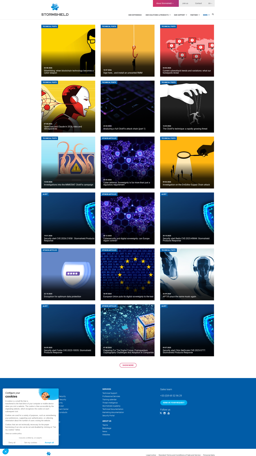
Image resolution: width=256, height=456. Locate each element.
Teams (105, 425)
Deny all (12, 442)
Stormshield (164, 3)
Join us (185, 3)
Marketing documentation (113, 412)
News (104, 431)
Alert (45, 194)
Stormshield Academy (111, 406)
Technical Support (109, 393)
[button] (5, 451)
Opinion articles (109, 138)
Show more (128, 365)
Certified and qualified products (54, 412)
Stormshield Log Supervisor (52, 406)
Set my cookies (30, 442)
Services (106, 389)
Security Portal (108, 415)
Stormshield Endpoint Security (53, 399)
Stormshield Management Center (55, 409)
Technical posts (50, 26)
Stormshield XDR (48, 393)
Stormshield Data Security (52, 403)
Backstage (106, 428)
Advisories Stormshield (50, 422)
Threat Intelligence (110, 403)
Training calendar (109, 399)
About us (106, 421)
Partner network (50, 427)
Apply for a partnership (50, 435)
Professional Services (111, 396)
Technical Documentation (112, 409)
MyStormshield (47, 438)
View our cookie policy (13, 434)
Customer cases (48, 419)
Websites (106, 435)
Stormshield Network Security (53, 396)
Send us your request (174, 403)
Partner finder (47, 431)
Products (46, 389)
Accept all (49, 442)
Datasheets (46, 415)
